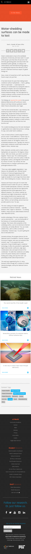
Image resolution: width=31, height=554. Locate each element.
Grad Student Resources (15, 461)
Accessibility (15, 435)
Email (23, 50)
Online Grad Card (15, 464)
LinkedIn (15, 50)
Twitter (11, 50)
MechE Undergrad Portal (15, 453)
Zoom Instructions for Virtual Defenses (15, 472)
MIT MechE (6, 2)
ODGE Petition (15, 466)
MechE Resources (15, 490)
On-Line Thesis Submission (15, 469)
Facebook (7, 50)
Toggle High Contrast (15, 440)
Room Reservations (15, 487)
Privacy (15, 433)
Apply (15, 427)
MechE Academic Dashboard (15, 451)
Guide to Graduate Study (15, 474)
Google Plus (19, 50)
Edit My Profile (15, 492)
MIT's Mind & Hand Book (15, 477)
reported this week (16, 100)
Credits (15, 438)
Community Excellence (15, 422)
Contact (15, 425)
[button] (29, 2)
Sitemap (15, 430)
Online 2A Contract (15, 456)
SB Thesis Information (15, 459)
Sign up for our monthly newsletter (16, 523)
